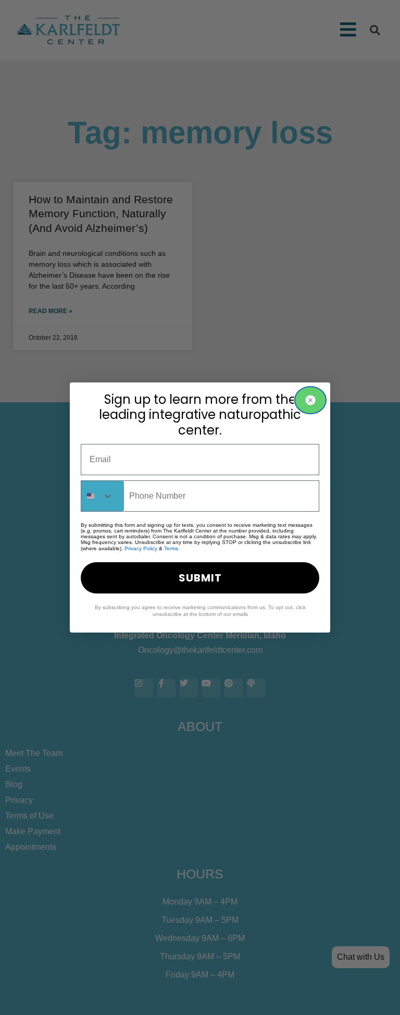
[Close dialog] (310, 400)
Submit (200, 578)
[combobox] (102, 496)
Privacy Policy (140, 548)
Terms (171, 548)
